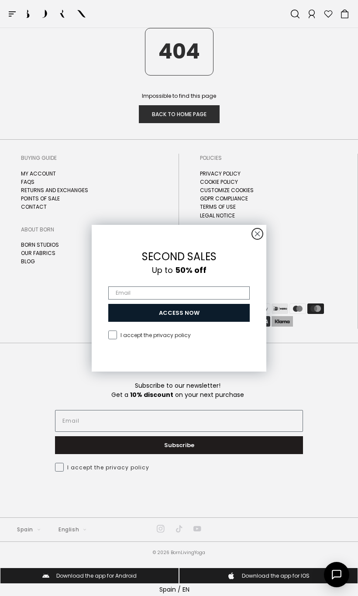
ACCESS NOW (179, 313)
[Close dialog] (257, 233)
